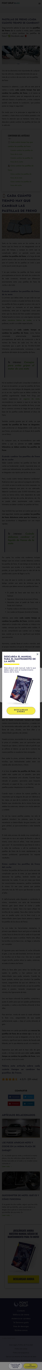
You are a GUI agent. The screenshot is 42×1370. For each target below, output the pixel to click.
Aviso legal (32, 699)
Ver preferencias (21, 695)
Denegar (21, 690)
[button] (39, 671)
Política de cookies (12, 699)
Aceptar (21, 684)
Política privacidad (23, 699)
